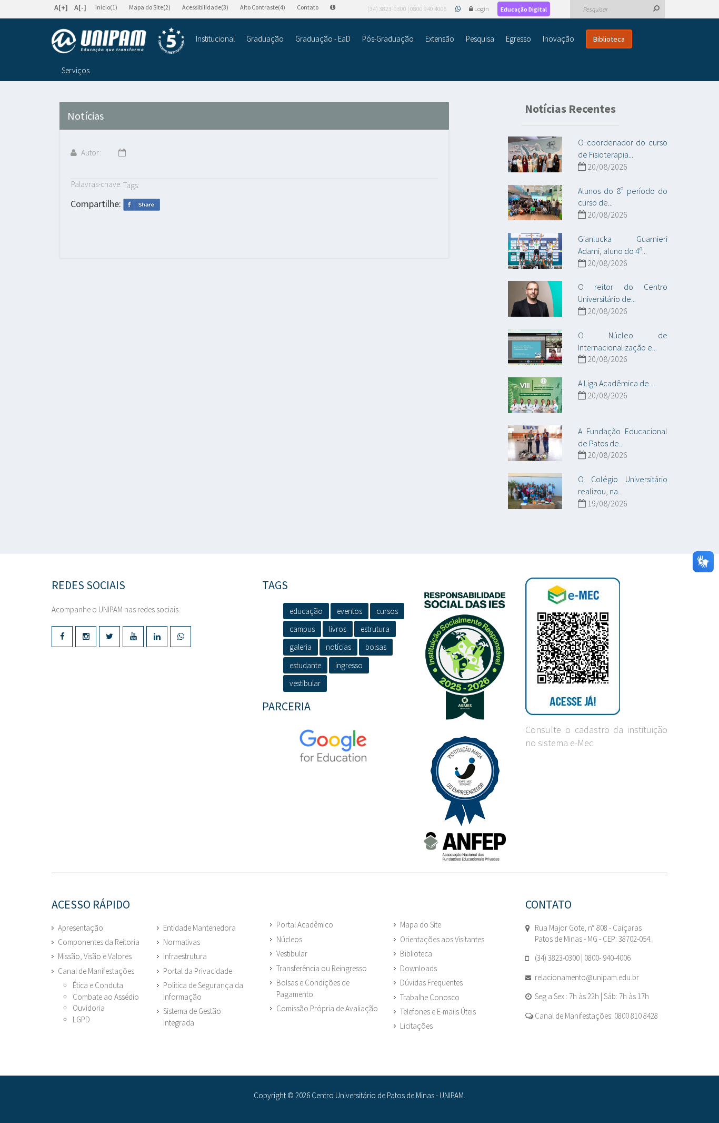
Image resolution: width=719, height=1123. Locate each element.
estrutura (375, 629)
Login (481, 9)
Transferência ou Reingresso (321, 968)
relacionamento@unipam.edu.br (587, 977)
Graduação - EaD (323, 39)
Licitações (416, 1026)
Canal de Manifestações (96, 971)
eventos (349, 611)
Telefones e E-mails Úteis (438, 1012)
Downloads (418, 968)
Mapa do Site (420, 925)
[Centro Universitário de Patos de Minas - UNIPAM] (118, 40)
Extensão (439, 39)
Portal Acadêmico (304, 925)
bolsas (375, 647)
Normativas (181, 942)
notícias (338, 647)
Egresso (518, 39)
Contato (307, 7)
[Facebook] (62, 636)
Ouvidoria (89, 1008)
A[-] (80, 7)
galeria (300, 647)
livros (337, 629)
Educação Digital (524, 9)
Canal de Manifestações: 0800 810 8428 (595, 1016)
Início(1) (106, 7)
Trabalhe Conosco (430, 997)
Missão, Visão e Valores (95, 956)
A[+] (61, 7)
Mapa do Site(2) (150, 7)
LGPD (81, 1019)
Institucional (215, 39)
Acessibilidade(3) (205, 7)
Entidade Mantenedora (199, 928)
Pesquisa (480, 39)
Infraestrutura (185, 956)
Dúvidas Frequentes (431, 983)
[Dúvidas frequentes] (338, 7)
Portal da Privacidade (197, 971)
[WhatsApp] (458, 9)
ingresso (349, 665)
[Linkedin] (156, 636)
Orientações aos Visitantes (442, 939)
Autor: (90, 153)
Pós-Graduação (388, 39)
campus (302, 629)
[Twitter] (109, 636)
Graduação (265, 39)
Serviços (75, 70)
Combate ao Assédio (106, 997)
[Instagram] (85, 636)
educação (306, 611)
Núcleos (289, 939)
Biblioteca (609, 39)
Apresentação (80, 928)
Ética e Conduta (98, 985)
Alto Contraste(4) (262, 7)
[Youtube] (133, 636)
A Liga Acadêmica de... (616, 383)
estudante (305, 665)
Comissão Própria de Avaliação (327, 1008)
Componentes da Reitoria (98, 942)
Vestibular (291, 954)
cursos (387, 611)
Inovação (558, 39)
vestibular (305, 683)
